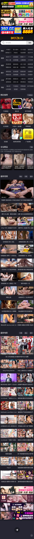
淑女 (26, 333)
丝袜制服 (15, 60)
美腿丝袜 (8, 74)
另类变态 (30, 67)
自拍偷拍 (15, 57)
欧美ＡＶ (23, 57)
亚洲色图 (15, 71)
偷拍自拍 (15, 64)
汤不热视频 (30, 86)
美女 (20, 176)
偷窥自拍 (8, 71)
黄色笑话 (23, 82)
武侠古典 (30, 79)
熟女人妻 (8, 60)
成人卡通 (23, 64)
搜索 (30, 43)
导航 (2, 87)
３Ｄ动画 (30, 57)
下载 (31, 147)
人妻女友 (23, 79)
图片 (2, 73)
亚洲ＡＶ (8, 57)
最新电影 (4, 333)
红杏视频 (8, 89)
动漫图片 (30, 71)
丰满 (20, 333)
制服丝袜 (8, 67)
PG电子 (8, 49)
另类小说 (15, 82)
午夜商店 (15, 86)
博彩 (2, 51)
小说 (2, 80)
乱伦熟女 (23, 67)
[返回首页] (31, 535)
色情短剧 (23, 89)
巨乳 (26, 176)
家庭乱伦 (15, 79)
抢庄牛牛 (30, 52)
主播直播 (23, 60)
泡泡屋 (16, 89)
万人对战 (23, 49)
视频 (2, 58)
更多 (31, 176)
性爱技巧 (30, 82)
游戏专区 (30, 49)
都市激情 (8, 79)
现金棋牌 (23, 52)
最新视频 (4, 176)
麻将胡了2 (8, 52)
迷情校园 (8, 82)
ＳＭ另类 (30, 60)
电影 (2, 65)
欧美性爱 (30, 64)
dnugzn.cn (17, 38)
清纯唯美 (15, 74)
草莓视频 (23, 86)
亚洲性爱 (8, 64)
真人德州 (15, 49)
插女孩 (8, 86)
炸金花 (16, 52)
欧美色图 (23, 71)
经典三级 (15, 67)
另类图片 (30, 74)
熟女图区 (23, 74)
